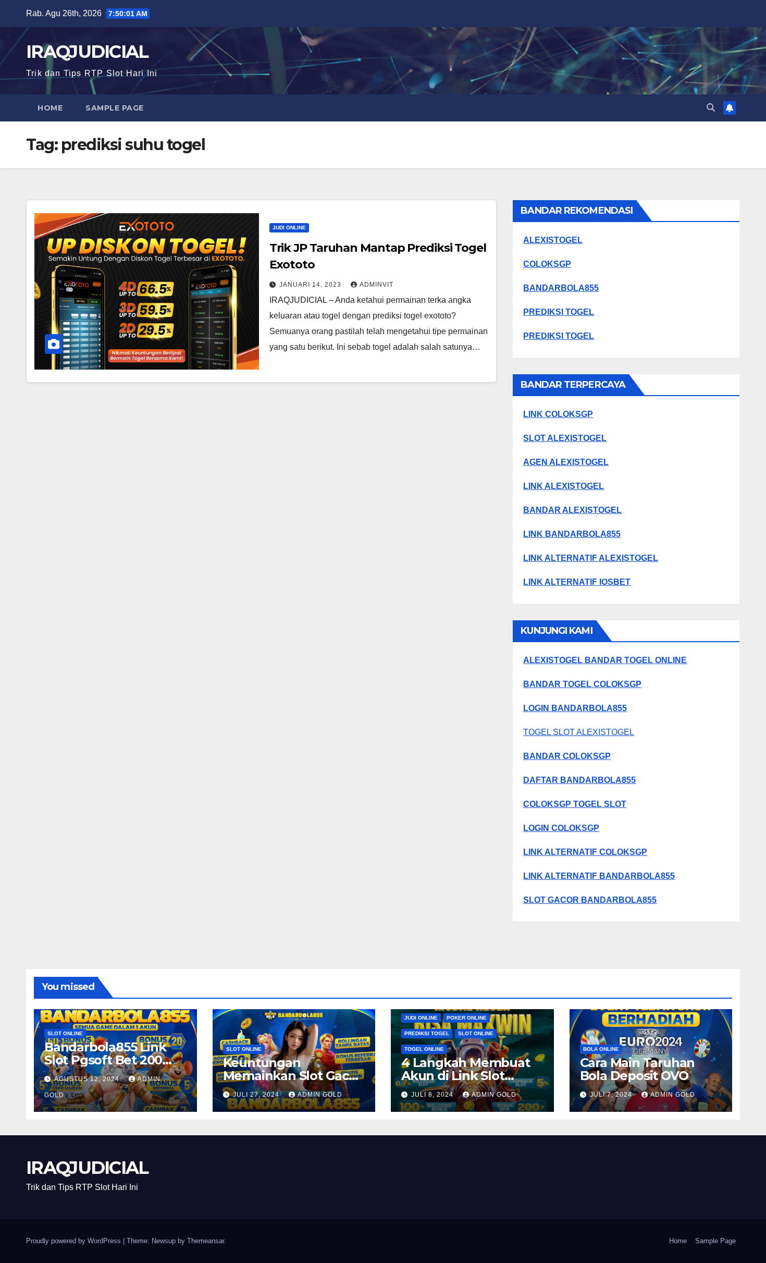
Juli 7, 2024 (612, 1094)
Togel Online (424, 1049)
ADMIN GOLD (320, 1094)
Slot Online (65, 1033)
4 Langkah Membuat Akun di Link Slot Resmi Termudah (465, 1075)
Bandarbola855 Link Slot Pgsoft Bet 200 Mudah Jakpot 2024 (105, 1060)
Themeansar (205, 1241)
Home (50, 108)
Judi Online (289, 227)
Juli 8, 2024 (433, 1094)
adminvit (376, 284)
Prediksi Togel (426, 1033)
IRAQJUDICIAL (87, 52)
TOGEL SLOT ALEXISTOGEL (578, 732)
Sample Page (114, 108)
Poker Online (467, 1018)
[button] (711, 107)
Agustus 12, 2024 (87, 1079)
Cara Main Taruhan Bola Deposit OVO (637, 1069)
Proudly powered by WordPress (74, 1241)
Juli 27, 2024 (257, 1094)
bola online (601, 1049)
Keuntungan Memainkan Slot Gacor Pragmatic (292, 1075)
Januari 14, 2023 (311, 284)
